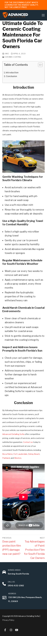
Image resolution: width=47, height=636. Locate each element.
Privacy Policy (8, 620)
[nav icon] (43, 15)
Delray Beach (34, 454)
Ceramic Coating (12, 57)
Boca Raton (7, 454)
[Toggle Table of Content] (39, 65)
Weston (17, 458)
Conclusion (11, 76)
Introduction (12, 72)
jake (6, 54)
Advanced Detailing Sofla (13, 434)
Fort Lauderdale (20, 454)
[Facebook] (5, 629)
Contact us (28, 442)
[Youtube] (16, 629)
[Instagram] (10, 629)
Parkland (6, 458)
